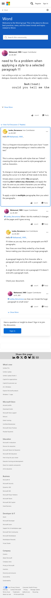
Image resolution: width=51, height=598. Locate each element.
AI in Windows (7, 387)
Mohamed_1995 (15, 52)
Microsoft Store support (9, 413)
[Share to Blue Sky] (29, 357)
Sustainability (7, 580)
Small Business (7, 506)
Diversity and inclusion (9, 573)
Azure (4, 517)
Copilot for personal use (10, 383)
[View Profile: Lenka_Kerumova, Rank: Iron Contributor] (5, 131)
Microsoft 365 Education (10, 454)
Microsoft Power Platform (10, 495)
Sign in (12, 331)
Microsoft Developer (9, 521)
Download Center (8, 409)
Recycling (35, 592)
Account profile (7, 405)
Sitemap (5, 589)
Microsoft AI (6, 480)
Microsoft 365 (7, 491)
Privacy (26, 589)
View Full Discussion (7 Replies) (14, 124)
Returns (5, 416)
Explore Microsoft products (10, 391)
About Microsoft (7, 558)
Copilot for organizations (10, 379)
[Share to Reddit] (25, 357)
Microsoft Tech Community (10, 532)
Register (38, 3)
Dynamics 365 (7, 487)
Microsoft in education (9, 442)
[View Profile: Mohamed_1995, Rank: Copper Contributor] (5, 53)
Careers (5, 554)
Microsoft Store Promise (10, 428)
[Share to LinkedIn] (14, 357)
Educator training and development (13, 461)
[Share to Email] (37, 357)
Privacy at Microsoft (8, 565)
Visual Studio (6, 543)
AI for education (7, 469)
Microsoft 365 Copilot (9, 502)
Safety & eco (26, 592)
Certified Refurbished (9, 424)
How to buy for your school (10, 457)
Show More (8, 107)
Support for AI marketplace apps (12, 528)
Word (6, 10)
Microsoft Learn (7, 524)
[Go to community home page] (8, 3)
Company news (7, 562)
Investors (5, 569)
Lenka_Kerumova (15, 130)
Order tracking (7, 420)
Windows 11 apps (8, 394)
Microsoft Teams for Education (11, 450)
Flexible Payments (8, 432)
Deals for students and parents (12, 465)
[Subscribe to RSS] (33, 357)
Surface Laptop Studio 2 (9, 375)
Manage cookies (35, 589)
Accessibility (6, 577)
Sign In (45, 3)
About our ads (7, 594)
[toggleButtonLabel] (47, 10)
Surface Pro (6, 368)
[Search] (31, 3)
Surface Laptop (7, 372)
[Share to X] (21, 357)
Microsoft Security (8, 483)
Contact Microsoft (15, 589)
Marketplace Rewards (9, 539)
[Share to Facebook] (17, 357)
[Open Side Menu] (3, 3)
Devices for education (9, 446)
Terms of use (6, 592)
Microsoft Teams (7, 498)
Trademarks (16, 592)
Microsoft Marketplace (9, 536)
